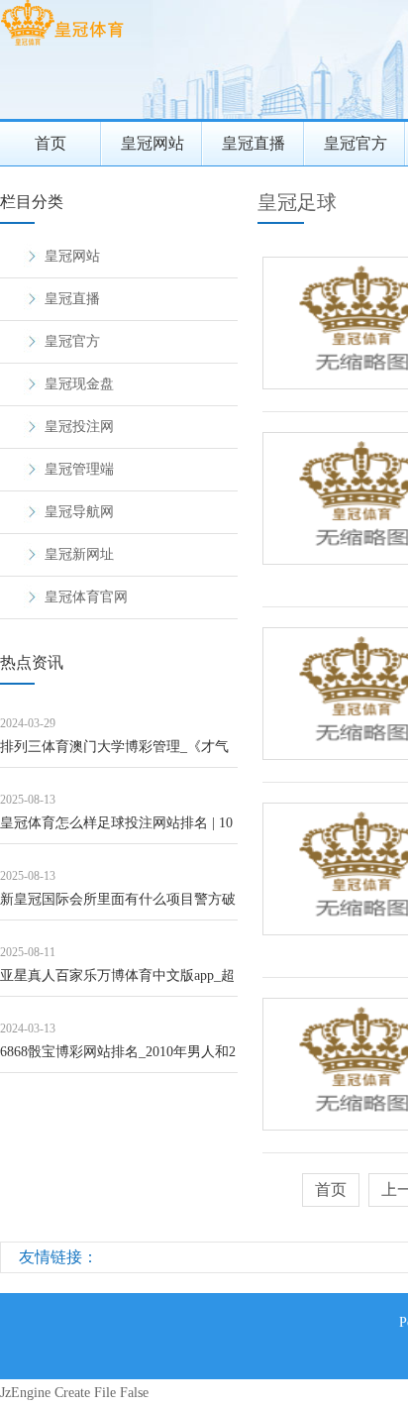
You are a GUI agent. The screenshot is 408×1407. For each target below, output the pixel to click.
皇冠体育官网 (86, 597)
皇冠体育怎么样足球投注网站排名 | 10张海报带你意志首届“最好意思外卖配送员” (116, 829)
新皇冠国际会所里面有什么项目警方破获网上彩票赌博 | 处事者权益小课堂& (118, 906)
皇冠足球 (297, 202)
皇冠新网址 (79, 554)
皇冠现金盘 (79, 384)
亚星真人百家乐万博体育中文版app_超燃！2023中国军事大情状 (117, 982)
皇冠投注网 (79, 426)
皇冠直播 (253, 143)
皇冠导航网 (79, 511)
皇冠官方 (355, 143)
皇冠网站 (152, 143)
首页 (50, 143)
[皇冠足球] (62, 45)
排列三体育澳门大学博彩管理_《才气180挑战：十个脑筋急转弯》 (114, 753)
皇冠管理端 (79, 469)
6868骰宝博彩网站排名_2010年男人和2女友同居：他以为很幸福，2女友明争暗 (118, 1058)
